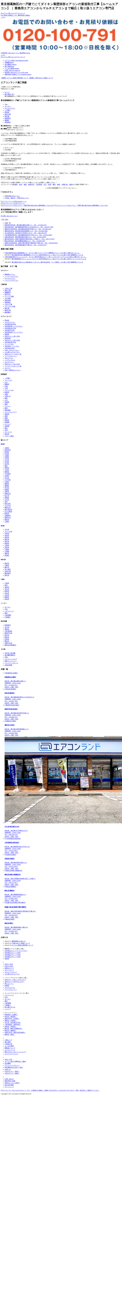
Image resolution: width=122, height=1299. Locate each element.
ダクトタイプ (9, 970)
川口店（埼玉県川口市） (13, 1022)
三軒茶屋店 (8, 631)
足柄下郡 (8, 571)
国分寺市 (8, 503)
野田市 (7, 591)
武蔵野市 (8, 515)
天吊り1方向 (9, 964)
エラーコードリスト (11, 1054)
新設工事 (8, 114)
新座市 (7, 537)
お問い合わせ (12, 70)
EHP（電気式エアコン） (13, 370)
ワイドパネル (9, 344)
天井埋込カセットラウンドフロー (16, 951)
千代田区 (8, 474)
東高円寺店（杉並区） (12, 1018)
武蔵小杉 (65, 184)
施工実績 (9, 66)
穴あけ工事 (8, 304)
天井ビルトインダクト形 (13, 354)
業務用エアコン (10, 274)
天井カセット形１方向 (12, 336)
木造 (6, 657)
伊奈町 (7, 555)
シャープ (8, 1009)
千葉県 (2, 579)
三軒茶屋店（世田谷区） (13, 1024)
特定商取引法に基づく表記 (14, 1067)
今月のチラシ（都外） (12, 1073)
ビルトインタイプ (11, 972)
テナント (8, 406)
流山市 (7, 593)
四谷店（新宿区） (11, 1016)
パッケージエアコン (11, 276)
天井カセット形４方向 (12, 340)
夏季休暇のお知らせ (19, 941)
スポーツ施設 (9, 436)
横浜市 (7, 563)
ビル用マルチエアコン (12, 352)
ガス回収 (8, 298)
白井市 (7, 595)
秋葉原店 (8, 118)
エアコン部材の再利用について (22, 945)
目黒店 (7, 639)
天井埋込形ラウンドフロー (14, 332)
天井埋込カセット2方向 (13, 955)
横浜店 (7, 641)
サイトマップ (9, 1087)
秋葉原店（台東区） (11, 1014)
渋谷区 (7, 462)
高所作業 (8, 300)
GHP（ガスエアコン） (12, 350)
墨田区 (7, 468)
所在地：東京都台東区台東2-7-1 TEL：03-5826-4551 (26, 225)
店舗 (6, 394)
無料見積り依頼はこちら (18, 74)
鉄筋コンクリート (11, 661)
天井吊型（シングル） (12, 346)
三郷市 (7, 549)
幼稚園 (7, 422)
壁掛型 (7, 959)
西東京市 (8, 494)
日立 (6, 609)
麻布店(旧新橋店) (10, 645)
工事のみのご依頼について (21, 943)
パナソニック (9, 611)
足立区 (7, 478)
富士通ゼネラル (10, 1007)
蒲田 (25, 184)
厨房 (6, 416)
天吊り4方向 (9, 966)
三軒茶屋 (39, 184)
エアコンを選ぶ (16, 60)
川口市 (7, 529)
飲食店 (7, 392)
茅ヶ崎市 (8, 569)
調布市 (7, 519)
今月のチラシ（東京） (12, 1071)
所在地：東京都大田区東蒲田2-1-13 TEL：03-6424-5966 (26, 231)
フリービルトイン (11, 356)
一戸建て (8, 110)
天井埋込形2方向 (10, 342)
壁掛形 (7, 112)
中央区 (7, 470)
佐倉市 (7, 599)
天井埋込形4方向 (10, 324)
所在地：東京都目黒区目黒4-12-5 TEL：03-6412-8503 (25, 237)
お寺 (6, 400)
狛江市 (7, 496)
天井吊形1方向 (9, 330)
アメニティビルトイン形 (13, 366)
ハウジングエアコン (11, 280)
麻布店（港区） (10, 1034)
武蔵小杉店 (8, 643)
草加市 (7, 535)
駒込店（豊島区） (11, 1030)
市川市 (7, 589)
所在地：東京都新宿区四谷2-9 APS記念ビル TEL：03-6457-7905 (29, 227)
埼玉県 (2, 525)
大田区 (7, 448)
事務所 (7, 384)
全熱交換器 (8, 665)
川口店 (7, 627)
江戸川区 (8, 480)
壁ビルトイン (9, 983)
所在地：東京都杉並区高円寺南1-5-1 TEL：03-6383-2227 (28, 229)
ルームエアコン (10, 108)
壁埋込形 (8, 338)
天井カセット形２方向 (12, 364)
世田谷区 (8, 450)
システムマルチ (10, 360)
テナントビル (9, 390)
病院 (6, 404)
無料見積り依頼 (10, 1081)
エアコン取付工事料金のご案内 (15, 1061)
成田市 (7, 587)
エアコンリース (10, 1050)
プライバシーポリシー (12, 1065)
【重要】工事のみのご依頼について (41, 78)
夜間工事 (8, 310)
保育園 (7, 426)
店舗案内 (9, 62)
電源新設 (8, 122)
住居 (6, 386)
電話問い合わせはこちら (16, 72)
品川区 (7, 464)
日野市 (7, 492)
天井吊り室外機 (10, 653)
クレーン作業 (9, 296)
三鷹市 (7, 521)
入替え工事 (8, 288)
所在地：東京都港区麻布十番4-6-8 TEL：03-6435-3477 (26, 245)
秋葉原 (15, 184)
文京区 (7, 460)
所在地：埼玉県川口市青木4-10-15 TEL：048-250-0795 (26, 233)
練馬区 (7, 472)
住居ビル (8, 396)
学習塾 (7, 402)
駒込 (58, 184)
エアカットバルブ (11, 659)
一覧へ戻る (4, 219)
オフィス (8, 424)
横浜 (54, 184)
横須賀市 (8, 573)
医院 (6, 408)
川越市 (7, 545)
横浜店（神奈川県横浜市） (14, 1028)
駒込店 (7, 637)
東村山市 (8, 507)
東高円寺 (31, 184)
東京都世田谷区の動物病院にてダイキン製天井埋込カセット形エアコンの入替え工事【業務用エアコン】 (47, 255)
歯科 (6, 398)
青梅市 (7, 497)
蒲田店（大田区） (11, 1020)
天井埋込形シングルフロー (14, 326)
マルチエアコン (10, 322)
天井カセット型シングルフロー (15, 979)
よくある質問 (12, 68)
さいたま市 (8, 531)
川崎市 (7, 565)
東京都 (7, 116)
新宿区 (7, 452)
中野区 (7, 458)
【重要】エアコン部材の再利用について (14, 78)
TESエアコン (9, 358)
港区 (6, 466)
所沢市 (7, 541)
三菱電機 (8, 615)
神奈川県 (3, 559)
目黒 (49, 184)
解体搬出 (8, 312)
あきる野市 (8, 511)
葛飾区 (7, 120)
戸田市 (7, 533)
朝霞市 (7, 543)
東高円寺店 (8, 633)
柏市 (6, 585)
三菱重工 (8, 617)
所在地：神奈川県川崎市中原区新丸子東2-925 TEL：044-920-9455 (31, 243)
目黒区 (7, 476)
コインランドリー (11, 412)
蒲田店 (7, 629)
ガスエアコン (9, 362)
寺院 (6, 430)
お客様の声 (8, 1044)
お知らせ (8, 1069)
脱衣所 (7, 434)
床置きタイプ (9, 968)
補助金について (10, 1048)
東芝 (6, 613)
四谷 (20, 184)
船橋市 (7, 597)
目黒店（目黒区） (11, 1026)
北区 (6, 501)
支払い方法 (8, 1059)
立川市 (7, 499)
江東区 (7, 482)
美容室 (7, 414)
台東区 (7, 456)
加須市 (7, 547)
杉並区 (7, 454)
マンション (8, 380)
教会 (6, 428)
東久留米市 (8, 509)
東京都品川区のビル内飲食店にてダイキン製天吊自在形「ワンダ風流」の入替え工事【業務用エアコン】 (47, 262)
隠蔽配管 (8, 292)
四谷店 (7, 635)
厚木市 (7, 575)
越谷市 (7, 539)
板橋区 (7, 490)
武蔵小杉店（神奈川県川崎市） (15, 1032)
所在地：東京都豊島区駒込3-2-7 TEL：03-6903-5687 (25, 241)
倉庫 (6, 418)
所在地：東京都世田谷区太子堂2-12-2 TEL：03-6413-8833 (28, 235)
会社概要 (11, 64)
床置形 (7, 334)
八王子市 (8, 505)
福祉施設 (8, 410)
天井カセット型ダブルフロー (14, 981)
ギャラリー (8, 432)
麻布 (70, 184)
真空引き (8, 294)
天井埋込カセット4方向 (13, 953)
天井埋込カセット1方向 (13, 957)
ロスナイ (8, 368)
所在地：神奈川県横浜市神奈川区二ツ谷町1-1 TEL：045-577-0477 (30, 239)
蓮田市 (7, 553)
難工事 (7, 308)
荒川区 (7, 488)
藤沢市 (7, 567)
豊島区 (7, 484)
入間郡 (7, 551)
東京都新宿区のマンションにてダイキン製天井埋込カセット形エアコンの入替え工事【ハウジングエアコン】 (49, 259)
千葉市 (7, 583)
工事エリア (8, 1040)
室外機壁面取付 (10, 655)
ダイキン (8, 106)
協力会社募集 (9, 1085)
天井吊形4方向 (9, 348)
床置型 (7, 985)
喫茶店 (7, 420)
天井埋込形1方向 (10, 328)
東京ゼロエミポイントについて (15, 1052)
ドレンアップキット (11, 663)
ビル (6, 382)
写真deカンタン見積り (12, 1083)
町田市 (7, 513)
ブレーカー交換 (10, 306)
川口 (45, 184)
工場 (6, 388)
